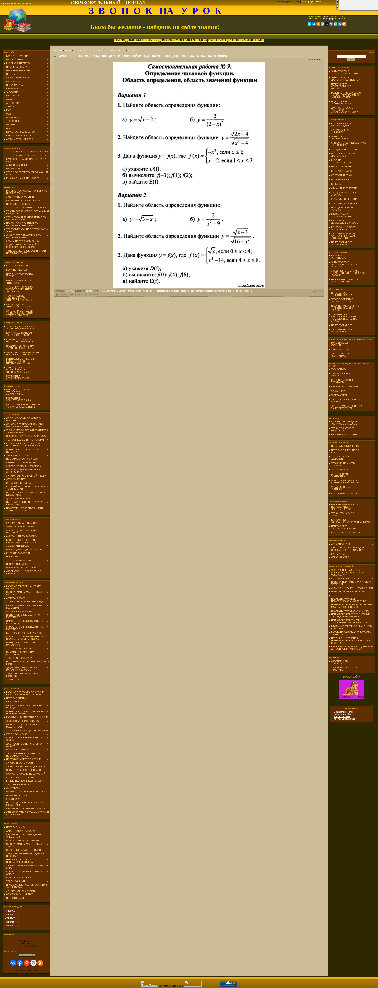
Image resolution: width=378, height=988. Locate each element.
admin (89, 291)
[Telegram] (322, 24)
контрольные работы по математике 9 (233, 291)
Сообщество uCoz (343, 714)
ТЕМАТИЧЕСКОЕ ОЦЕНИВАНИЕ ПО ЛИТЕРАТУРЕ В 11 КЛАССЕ (18, 298)
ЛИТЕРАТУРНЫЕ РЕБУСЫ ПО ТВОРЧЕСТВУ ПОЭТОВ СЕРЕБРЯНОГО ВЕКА (19, 313)
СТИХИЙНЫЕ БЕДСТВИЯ (344, 188)
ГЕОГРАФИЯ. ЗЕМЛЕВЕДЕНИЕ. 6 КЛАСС (343, 221)
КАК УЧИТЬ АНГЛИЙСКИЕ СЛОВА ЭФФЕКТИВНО (18, 334)
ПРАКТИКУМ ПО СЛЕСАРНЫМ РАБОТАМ (342, 527)
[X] (327, 24)
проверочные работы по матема (197, 291)
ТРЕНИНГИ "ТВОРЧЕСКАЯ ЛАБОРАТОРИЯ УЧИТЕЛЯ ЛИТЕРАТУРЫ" (19, 289)
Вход (318, 1)
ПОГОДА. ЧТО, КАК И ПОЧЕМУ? (341, 209)
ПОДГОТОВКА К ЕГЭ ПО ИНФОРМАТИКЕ (340, 102)
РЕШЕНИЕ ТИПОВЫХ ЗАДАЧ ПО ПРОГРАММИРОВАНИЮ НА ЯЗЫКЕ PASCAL (345, 95)
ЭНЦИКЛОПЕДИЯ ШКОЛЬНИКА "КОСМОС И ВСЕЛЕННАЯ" (343, 264)
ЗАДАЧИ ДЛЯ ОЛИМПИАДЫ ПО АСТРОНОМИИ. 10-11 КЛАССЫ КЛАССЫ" (348, 273)
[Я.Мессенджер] (309, 24)
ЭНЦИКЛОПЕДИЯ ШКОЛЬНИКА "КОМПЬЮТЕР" (344, 78)
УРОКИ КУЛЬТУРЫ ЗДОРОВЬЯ (339, 457)
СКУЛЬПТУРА (338, 391)
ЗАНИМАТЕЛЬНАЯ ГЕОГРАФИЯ (339, 131)
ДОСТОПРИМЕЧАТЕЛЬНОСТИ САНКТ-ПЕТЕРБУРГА (345, 407)
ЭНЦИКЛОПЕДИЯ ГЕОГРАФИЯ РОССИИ (341, 137)
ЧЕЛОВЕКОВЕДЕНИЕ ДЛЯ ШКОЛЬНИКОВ (341, 300)
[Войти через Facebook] (20, 963)
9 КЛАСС (10, 926)
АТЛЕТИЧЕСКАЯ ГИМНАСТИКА (338, 475)
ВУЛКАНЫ (336, 184)
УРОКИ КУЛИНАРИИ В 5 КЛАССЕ (341, 514)
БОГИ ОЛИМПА (338, 369)
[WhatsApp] (335, 24)
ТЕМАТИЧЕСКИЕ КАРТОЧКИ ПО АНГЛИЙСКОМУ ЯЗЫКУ (19, 327)
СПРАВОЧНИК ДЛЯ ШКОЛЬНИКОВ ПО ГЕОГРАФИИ (347, 144)
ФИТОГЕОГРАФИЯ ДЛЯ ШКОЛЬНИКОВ (342, 154)
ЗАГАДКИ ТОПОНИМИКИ (344, 149)
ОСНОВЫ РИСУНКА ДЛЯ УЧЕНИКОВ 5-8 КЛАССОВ (343, 423)
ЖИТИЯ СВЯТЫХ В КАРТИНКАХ (339, 355)
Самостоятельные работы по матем (137, 291)
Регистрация (307, 1)
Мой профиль (330, 18)
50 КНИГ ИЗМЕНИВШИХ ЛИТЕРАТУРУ (17, 281)
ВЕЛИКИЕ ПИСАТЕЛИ (17, 270)
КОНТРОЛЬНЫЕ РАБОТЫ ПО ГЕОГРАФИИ (343, 228)
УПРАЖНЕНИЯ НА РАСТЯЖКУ (339, 488)
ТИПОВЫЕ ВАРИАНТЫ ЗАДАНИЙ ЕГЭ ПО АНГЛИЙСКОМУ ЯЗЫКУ (17, 369)
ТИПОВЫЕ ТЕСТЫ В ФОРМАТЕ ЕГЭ (340, 330)
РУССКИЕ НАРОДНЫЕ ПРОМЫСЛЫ (341, 381)
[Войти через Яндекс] (27, 963)
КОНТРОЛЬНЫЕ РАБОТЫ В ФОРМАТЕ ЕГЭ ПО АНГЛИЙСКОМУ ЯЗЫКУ (19, 361)
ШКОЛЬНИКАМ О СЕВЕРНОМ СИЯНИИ (341, 215)
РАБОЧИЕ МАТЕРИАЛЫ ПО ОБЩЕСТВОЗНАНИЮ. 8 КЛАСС (344, 308)
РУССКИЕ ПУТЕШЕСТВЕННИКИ (341, 161)
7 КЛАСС (10, 918)
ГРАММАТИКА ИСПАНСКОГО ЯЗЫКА (16, 377)
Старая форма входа (26, 970)
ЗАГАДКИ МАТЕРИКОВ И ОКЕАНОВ (342, 193)
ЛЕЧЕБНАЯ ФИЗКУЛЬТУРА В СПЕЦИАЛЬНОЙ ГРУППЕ (344, 481)
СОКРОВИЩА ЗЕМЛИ (342, 175)
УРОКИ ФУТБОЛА (340, 469)
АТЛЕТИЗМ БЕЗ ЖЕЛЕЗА (344, 493)
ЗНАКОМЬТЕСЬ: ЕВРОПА (344, 199)
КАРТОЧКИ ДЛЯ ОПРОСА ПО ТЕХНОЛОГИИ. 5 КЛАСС (349, 521)
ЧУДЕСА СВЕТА (339, 395)
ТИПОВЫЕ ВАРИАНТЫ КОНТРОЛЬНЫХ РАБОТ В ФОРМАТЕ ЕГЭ (342, 235)
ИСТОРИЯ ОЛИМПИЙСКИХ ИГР (344, 451)
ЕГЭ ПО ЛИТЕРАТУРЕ (17, 265)
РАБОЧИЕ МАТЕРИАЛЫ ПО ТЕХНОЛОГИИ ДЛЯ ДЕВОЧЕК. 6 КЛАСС (344, 506)
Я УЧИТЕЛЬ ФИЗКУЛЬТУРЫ (345, 446)
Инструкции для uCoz (344, 719)
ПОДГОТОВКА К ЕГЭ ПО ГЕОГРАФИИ (340, 243)
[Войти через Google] (33, 963)
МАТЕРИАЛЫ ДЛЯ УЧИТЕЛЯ (339, 344)
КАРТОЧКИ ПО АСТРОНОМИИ (337, 256)
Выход (342, 18)
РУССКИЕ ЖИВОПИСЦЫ (344, 434)
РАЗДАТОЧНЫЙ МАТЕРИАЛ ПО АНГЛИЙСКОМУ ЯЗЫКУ (19, 347)
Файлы (68, 51)
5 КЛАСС (10, 911)
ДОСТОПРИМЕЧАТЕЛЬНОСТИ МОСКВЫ (345, 400)
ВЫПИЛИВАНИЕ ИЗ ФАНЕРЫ (346, 533)
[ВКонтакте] (314, 24)
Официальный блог (343, 712)
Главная (317, 18)
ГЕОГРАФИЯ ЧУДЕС (341, 171)
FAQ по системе (342, 716)
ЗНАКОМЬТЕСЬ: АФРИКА (344, 203)
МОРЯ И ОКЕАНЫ (340, 179)
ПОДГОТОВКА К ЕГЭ (341, 325)
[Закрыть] (337, 10)
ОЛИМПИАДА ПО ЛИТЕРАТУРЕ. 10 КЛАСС (17, 305)
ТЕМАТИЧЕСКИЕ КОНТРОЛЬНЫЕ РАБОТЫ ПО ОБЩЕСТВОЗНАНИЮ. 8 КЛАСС (343, 317)
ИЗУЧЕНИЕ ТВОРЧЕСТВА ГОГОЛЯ (18, 275)
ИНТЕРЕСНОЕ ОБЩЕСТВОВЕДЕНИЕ (341, 294)
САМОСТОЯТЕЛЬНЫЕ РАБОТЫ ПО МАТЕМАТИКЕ (99, 51)
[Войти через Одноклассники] (40, 963)
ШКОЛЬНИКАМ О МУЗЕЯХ (344, 386)
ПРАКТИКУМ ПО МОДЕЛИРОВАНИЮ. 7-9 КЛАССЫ (340, 86)
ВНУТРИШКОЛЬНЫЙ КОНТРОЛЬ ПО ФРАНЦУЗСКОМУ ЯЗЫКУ (22, 405)
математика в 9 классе (167, 291)
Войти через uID (27, 955)
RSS (311, 18)
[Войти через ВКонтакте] (13, 963)
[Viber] (331, 24)
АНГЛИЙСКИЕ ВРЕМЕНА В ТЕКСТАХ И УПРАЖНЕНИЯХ (19, 340)
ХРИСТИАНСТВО (340, 349)
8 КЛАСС (10, 922)
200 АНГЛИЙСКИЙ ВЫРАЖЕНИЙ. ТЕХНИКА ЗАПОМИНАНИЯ (22, 353)
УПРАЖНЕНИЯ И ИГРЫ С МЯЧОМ (342, 464)
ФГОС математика (108, 291)
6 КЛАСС (10, 914)
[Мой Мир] (340, 24)
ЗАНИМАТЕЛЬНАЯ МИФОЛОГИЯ (339, 374)
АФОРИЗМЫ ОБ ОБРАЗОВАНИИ (338, 662)
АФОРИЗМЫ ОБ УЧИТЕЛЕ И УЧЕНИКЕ (343, 669)
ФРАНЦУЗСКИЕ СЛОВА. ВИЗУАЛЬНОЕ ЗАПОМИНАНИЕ (17, 391)
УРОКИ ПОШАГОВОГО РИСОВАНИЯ (341, 429)
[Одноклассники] (318, 24)
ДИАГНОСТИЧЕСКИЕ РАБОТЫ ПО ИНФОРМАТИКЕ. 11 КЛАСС (343, 110)
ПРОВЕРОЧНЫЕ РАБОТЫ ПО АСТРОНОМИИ (343, 280)
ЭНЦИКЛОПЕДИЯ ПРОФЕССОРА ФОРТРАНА (343, 72)
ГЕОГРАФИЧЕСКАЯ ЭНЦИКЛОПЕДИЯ (340, 124)
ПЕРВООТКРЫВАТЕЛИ (343, 166)
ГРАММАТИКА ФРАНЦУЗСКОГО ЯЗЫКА (17, 399)
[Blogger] (344, 24)
